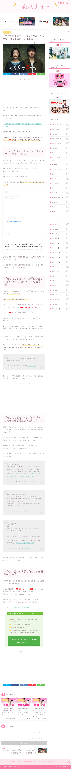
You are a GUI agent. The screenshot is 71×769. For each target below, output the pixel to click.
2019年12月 (60, 253)
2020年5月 (60, 229)
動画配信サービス (60, 197)
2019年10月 (60, 262)
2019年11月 (60, 257)
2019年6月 (60, 281)
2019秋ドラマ (60, 139)
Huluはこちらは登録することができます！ (18, 608)
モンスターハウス (60, 188)
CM (60, 153)
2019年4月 (60, 290)
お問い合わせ (7, 767)
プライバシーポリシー (19, 767)
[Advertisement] (24, 94)
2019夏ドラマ (7, 32)
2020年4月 (60, 234)
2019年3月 (60, 295)
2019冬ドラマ (60, 125)
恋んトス (60, 202)
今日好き (60, 193)
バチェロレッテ (60, 183)
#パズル (28, 474)
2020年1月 (60, 248)
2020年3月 (60, 238)
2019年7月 (60, 276)
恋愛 (60, 207)
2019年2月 (60, 299)
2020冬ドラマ (60, 143)
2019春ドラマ (60, 134)
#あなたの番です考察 (22, 543)
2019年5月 (60, 285)
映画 (60, 211)
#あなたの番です (20, 474)
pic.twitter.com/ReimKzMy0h (24, 476)
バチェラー (60, 179)
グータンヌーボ (60, 169)
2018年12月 (60, 309)
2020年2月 (60, 243)
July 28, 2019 (31, 366)
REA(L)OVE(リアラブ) (60, 159)
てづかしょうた (9, 249)
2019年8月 (60, 271)
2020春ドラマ (60, 148)
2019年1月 (60, 304)
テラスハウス (60, 174)
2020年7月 (60, 224)
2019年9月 (60, 267)
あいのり (60, 165)
